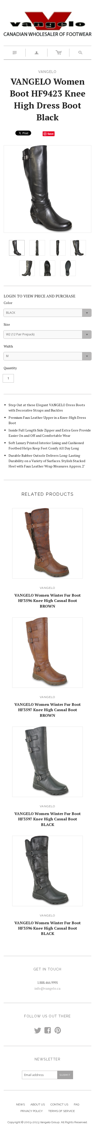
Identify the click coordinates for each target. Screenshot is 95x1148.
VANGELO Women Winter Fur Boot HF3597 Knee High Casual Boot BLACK (47, 819)
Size (7, 324)
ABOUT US (37, 1104)
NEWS (20, 1104)
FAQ (76, 1104)
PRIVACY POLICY (31, 1111)
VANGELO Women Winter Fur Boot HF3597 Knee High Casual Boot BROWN (47, 710)
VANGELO (47, 588)
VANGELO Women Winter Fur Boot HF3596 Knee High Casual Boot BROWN (47, 600)
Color (8, 302)
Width (8, 346)
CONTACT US (59, 1104)
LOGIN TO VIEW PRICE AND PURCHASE (39, 296)
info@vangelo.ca (47, 988)
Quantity (10, 368)
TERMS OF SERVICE (61, 1111)
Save (51, 133)
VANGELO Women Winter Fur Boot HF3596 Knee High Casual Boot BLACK (47, 928)
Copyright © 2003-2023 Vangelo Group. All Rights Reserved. (48, 1122)
